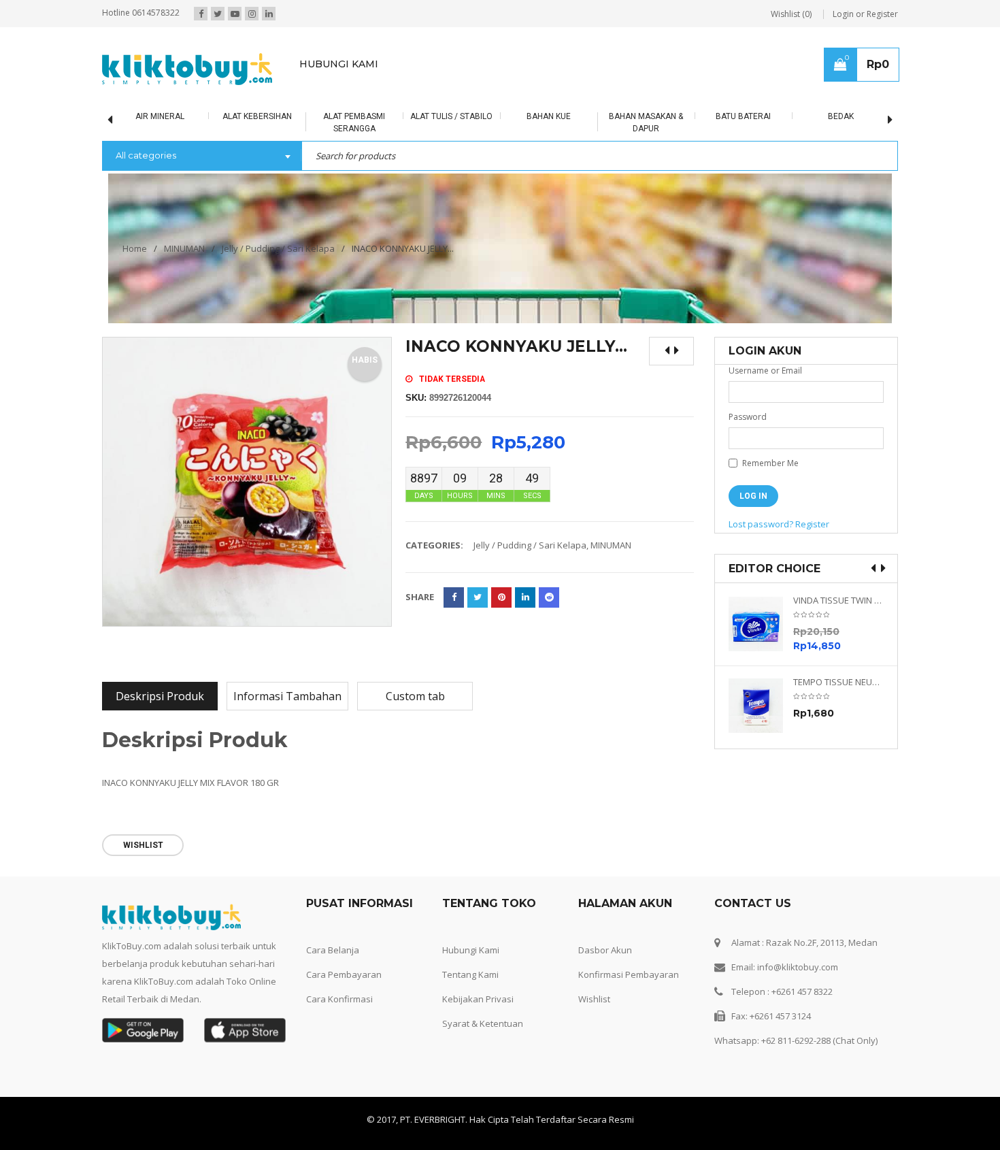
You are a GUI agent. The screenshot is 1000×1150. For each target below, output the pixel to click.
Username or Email (765, 370)
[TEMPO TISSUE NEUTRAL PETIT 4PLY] (761, 705)
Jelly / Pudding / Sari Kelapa (278, 248)
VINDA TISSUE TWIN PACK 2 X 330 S (838, 600)
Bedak (841, 116)
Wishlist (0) (791, 14)
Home (134, 248)
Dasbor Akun (605, 950)
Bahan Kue (549, 116)
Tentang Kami (470, 974)
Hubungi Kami (470, 950)
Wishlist (594, 999)
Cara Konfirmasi (339, 999)
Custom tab (415, 696)
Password (748, 417)
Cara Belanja (332, 950)
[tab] (160, 696)
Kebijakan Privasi (478, 999)
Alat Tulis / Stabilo (451, 116)
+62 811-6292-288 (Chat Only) (819, 1040)
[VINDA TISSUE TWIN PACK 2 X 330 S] (761, 624)
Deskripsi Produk (160, 696)
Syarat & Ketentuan (482, 1023)
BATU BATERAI (743, 116)
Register (812, 524)
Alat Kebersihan (257, 116)
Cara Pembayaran (344, 974)
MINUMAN (184, 248)
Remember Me (769, 463)
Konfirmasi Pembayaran (628, 974)
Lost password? (761, 524)
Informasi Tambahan (287, 696)
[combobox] (201, 156)
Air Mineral (159, 116)
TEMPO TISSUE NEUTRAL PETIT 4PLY (838, 682)
